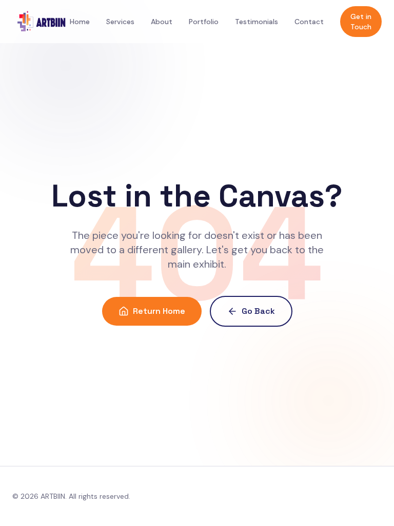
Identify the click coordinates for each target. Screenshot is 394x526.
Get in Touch (360, 21)
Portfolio (204, 21)
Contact (309, 21)
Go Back (258, 311)
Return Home (159, 311)
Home (80, 21)
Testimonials (256, 21)
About (161, 21)
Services (120, 21)
